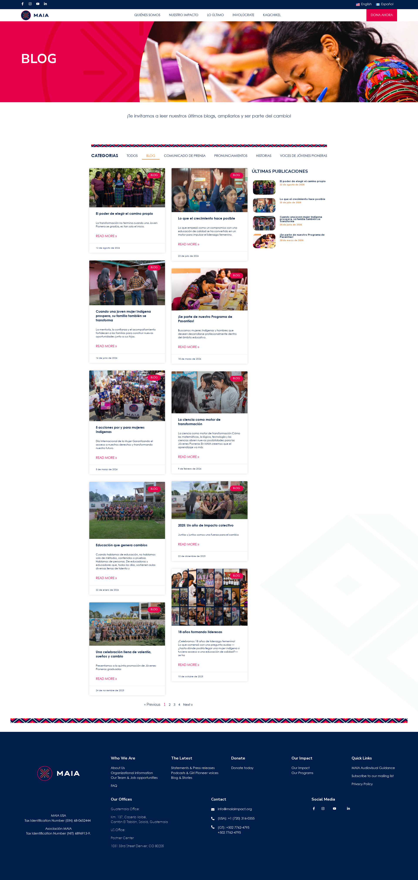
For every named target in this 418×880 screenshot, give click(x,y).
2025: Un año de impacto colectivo (206, 525)
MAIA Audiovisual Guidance (374, 768)
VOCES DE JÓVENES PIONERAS (303, 156)
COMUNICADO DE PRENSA (185, 156)
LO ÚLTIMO (215, 15)
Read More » (106, 236)
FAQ (114, 786)
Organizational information (132, 773)
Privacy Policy (362, 784)
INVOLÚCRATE (243, 15)
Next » (187, 704)
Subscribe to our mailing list (373, 776)
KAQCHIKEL (272, 15)
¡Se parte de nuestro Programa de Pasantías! (302, 236)
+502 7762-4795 (237, 827)
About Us (118, 768)
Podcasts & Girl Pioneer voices (194, 773)
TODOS (132, 156)
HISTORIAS (263, 156)
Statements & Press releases (193, 768)
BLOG (150, 156)
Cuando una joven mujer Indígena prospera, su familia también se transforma (123, 316)
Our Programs (302, 773)
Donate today (242, 768)
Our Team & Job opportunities (134, 777)
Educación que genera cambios (121, 545)
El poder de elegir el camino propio (124, 213)
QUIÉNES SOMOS (147, 15)
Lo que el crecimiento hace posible (206, 218)
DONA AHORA (382, 15)
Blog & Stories (181, 777)
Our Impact (301, 768)
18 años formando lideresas (200, 632)
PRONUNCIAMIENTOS (230, 156)
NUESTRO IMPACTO (183, 15)
